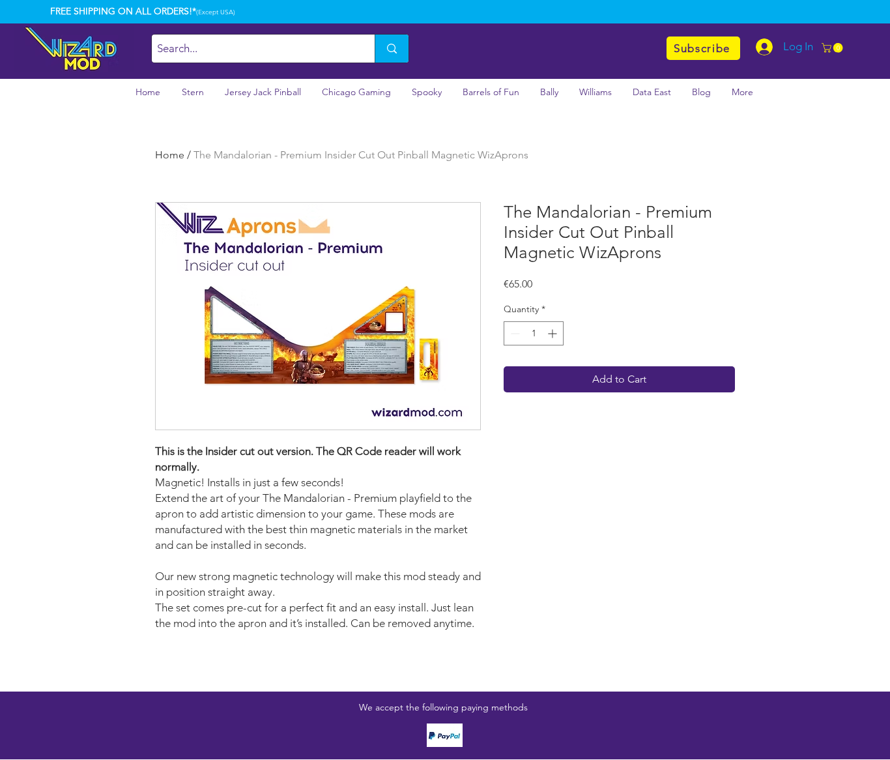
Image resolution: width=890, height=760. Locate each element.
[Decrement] (514, 333)
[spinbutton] (533, 333)
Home (169, 155)
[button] (833, 48)
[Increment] (553, 333)
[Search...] (392, 49)
